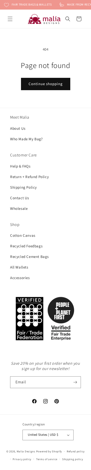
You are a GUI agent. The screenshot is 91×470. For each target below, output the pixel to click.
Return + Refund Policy (29, 177)
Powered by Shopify (49, 451)
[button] (10, 18)
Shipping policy (72, 459)
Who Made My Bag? (26, 139)
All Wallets (19, 267)
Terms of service (46, 459)
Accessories (20, 278)
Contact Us (19, 198)
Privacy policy (22, 459)
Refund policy (76, 451)
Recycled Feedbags (26, 246)
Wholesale (19, 208)
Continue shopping (46, 84)
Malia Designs (26, 451)
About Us (18, 128)
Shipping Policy (23, 187)
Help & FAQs (20, 166)
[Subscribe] (75, 382)
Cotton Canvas (22, 235)
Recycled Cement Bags (29, 256)
